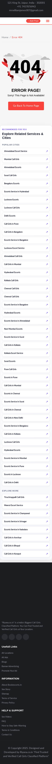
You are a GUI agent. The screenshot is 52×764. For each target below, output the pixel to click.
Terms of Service (9, 698)
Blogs (4, 662)
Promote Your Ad (9, 671)
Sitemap (5, 694)
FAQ (4, 721)
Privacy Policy (8, 703)
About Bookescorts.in (12, 685)
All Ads (5, 657)
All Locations (7, 653)
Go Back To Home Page (26, 106)
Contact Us (7, 735)
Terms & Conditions (11, 730)
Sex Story (6, 689)
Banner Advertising (10, 666)
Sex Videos (7, 717)
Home (5, 37)
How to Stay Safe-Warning (14, 726)
